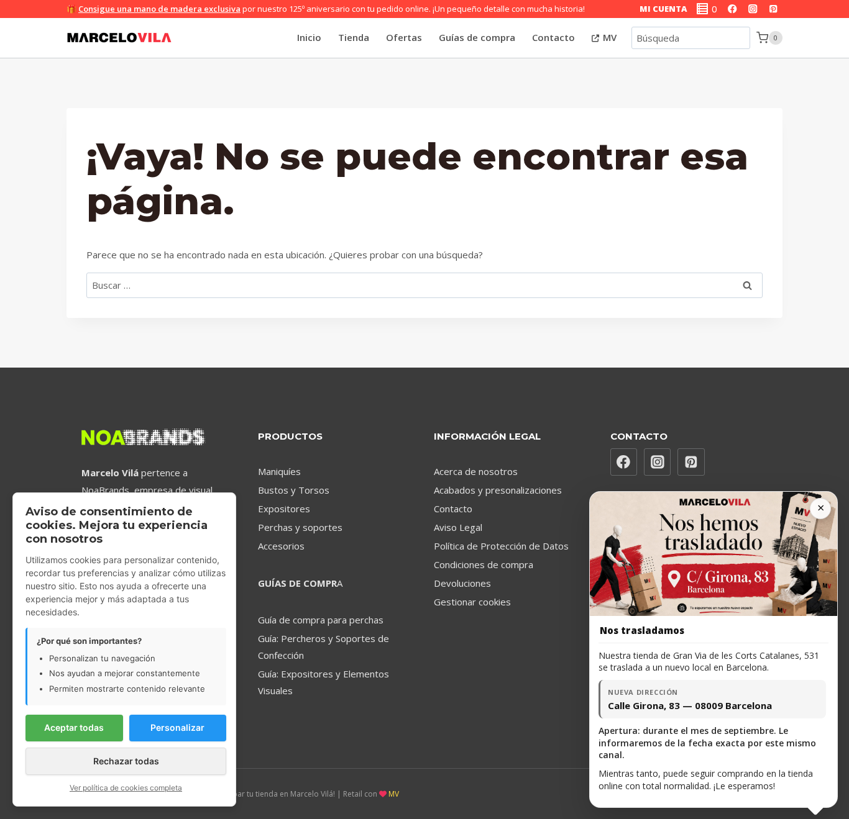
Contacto (553, 37)
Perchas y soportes (300, 527)
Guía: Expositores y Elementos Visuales (323, 682)
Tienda (353, 37)
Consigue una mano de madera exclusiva (159, 8)
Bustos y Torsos (293, 490)
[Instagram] (753, 9)
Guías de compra (477, 37)
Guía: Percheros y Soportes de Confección (323, 646)
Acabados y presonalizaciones (498, 490)
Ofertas (404, 37)
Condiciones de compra (483, 564)
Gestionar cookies (472, 601)
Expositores (284, 508)
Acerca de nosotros (476, 471)
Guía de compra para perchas (320, 619)
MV (608, 37)
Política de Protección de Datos (501, 546)
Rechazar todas (126, 761)
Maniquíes (279, 471)
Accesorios (281, 546)
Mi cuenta (663, 8)
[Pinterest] (773, 9)
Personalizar (177, 727)
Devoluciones (462, 583)
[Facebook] (732, 9)
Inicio (309, 37)
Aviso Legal (458, 527)
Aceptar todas (74, 727)
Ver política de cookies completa (126, 787)
